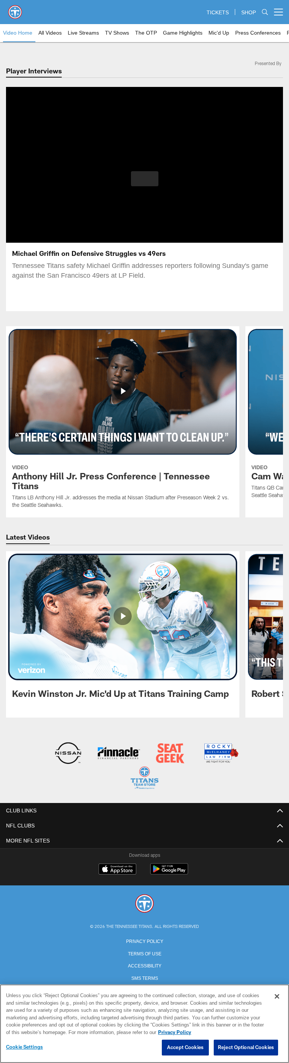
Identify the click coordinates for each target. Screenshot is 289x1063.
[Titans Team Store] (144, 778)
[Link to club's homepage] (15, 9)
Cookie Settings (24, 1047)
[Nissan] (68, 754)
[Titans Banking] (119, 754)
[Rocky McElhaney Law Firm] (220, 754)
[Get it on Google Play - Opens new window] (169, 872)
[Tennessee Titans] (144, 903)
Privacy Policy (144, 940)
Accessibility (144, 964)
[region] (144, 1024)
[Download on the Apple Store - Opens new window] (117, 869)
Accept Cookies (185, 1048)
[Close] (277, 996)
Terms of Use (144, 952)
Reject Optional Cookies (246, 1048)
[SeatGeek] (169, 754)
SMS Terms (145, 976)
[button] (144, 178)
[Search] (265, 12)
